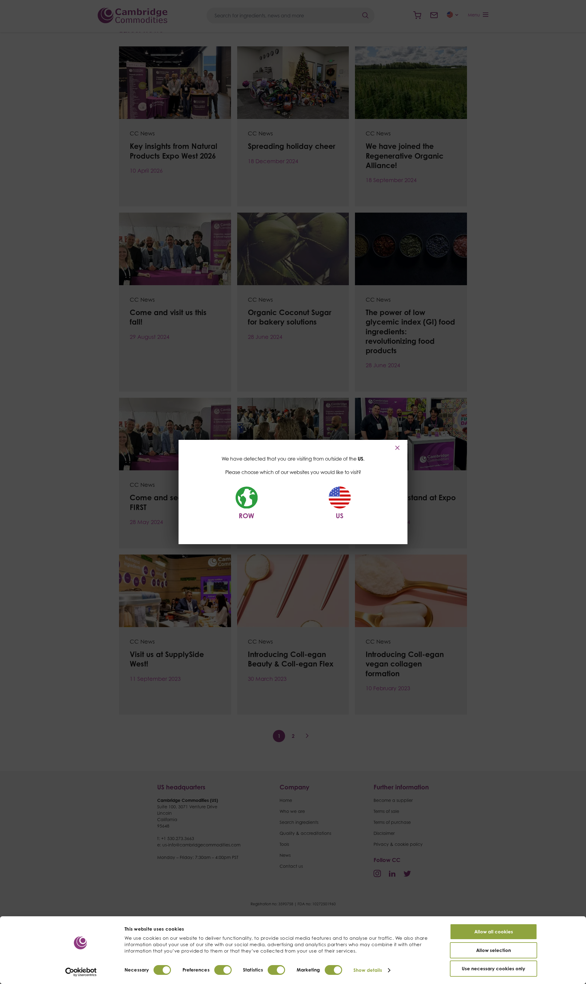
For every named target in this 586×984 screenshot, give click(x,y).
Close (398, 447)
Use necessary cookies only (493, 968)
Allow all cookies (493, 932)
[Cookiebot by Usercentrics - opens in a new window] (81, 972)
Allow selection (493, 950)
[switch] (223, 970)
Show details (367, 970)
